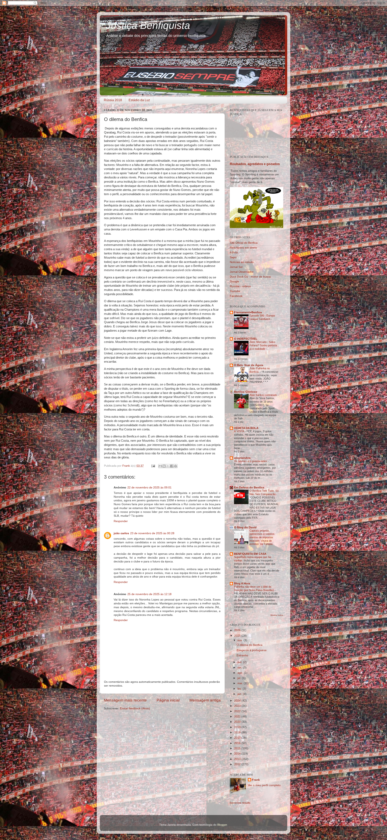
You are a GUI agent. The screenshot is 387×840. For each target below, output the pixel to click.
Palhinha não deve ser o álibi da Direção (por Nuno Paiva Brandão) (254, 588)
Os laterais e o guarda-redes (251, 461)
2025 (237, 635)
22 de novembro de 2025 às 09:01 (149, 487)
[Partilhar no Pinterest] (176, 466)
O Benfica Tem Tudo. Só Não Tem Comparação (264, 492)
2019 (237, 727)
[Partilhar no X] (168, 466)
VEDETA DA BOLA (246, 428)
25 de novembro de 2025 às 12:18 (149, 594)
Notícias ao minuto (242, 262)
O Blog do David (245, 527)
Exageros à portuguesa (251, 650)
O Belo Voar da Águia (248, 365)
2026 (237, 630)
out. (240, 662)
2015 (237, 748)
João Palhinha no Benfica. (260, 370)
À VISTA (239, 431)
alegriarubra (242, 457)
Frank (256, 779)
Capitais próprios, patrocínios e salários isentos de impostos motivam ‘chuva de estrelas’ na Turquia (262, 537)
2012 (237, 764)
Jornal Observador (242, 271)
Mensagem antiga (205, 700)
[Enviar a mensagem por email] (160, 466)
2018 (237, 732)
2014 (237, 753)
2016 (237, 743)
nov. (240, 640)
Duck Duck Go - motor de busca (250, 276)
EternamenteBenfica (248, 312)
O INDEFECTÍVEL (245, 338)
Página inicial (168, 700)
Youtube (235, 291)
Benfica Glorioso (245, 391)
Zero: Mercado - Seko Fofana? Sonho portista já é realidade (263, 345)
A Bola (234, 252)
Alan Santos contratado (264, 395)
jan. (240, 693)
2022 (237, 711)
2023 (237, 705)
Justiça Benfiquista (148, 25)
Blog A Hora (242, 583)
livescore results (240, 802)
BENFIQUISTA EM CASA (250, 553)
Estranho (242, 655)
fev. (240, 688)
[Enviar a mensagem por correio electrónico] (153, 465)
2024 (237, 700)
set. (240, 667)
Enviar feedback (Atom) (135, 708)
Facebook (236, 296)
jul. (239, 678)
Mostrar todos (276, 615)
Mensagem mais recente (125, 700)
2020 (237, 721)
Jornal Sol (236, 267)
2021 (237, 716)
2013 (237, 759)
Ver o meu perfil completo (264, 785)
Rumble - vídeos (240, 286)
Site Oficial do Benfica (244, 242)
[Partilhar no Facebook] (172, 466)
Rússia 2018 (113, 100)
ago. (240, 672)
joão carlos (121, 533)
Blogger (222, 824)
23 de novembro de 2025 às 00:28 (152, 533)
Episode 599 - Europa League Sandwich (262, 317)
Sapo (233, 257)
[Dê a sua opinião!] (164, 466)
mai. (240, 683)
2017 (237, 737)
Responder (121, 521)
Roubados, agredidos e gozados (255, 164)
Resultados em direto (243, 247)
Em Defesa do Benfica (249, 487)
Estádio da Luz (139, 100)
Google (234, 281)
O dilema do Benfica (249, 644)
